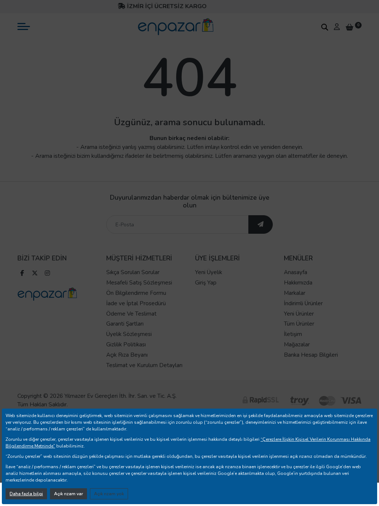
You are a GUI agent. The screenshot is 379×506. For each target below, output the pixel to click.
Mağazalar (297, 344)
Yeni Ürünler (299, 313)
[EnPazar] (176, 26)
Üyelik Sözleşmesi (129, 334)
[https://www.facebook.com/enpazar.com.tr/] (22, 274)
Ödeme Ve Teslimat (131, 313)
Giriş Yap (206, 282)
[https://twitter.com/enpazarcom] (35, 274)
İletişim (293, 334)
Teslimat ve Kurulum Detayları (144, 365)
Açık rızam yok (109, 494)
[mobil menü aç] (23, 26)
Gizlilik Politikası (126, 344)
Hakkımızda (298, 282)
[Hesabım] (337, 27)
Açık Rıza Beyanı (127, 355)
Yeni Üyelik (208, 272)
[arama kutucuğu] (324, 27)
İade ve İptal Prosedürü (136, 303)
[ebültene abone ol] (260, 224)
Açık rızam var (68, 494)
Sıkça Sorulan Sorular (133, 272)
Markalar (294, 293)
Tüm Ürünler (299, 323)
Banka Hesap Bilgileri (311, 355)
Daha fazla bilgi (26, 494)
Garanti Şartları (125, 323)
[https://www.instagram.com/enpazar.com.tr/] (47, 274)
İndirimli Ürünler (303, 303)
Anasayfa (295, 272)
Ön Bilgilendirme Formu (136, 293)
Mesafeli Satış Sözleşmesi (139, 282)
